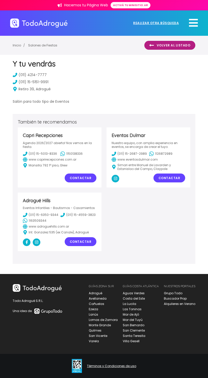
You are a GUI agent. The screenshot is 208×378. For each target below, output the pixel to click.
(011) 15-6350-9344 (43, 215)
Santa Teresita (134, 336)
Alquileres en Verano (179, 304)
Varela (94, 341)
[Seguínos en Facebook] (26, 242)
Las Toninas (132, 309)
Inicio (17, 45)
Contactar (81, 178)
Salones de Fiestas (42, 45)
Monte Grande (100, 325)
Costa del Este (134, 298)
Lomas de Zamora (103, 320)
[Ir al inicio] (38, 23)
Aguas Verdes (134, 293)
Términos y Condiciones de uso (111, 366)
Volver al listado (173, 45)
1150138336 (74, 153)
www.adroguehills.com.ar (49, 226)
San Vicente (98, 336)
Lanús (93, 314)
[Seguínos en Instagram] (115, 178)
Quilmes (95, 330)
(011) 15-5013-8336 (43, 153)
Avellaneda (98, 298)
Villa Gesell (131, 341)
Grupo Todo (173, 293)
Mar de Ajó (131, 314)
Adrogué (95, 293)
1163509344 (37, 220)
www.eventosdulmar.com (137, 159)
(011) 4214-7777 (33, 75)
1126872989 (163, 153)
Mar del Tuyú (133, 320)
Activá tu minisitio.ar (130, 5)
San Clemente (134, 330)
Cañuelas (96, 304)
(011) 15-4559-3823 (81, 215)
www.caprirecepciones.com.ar (52, 159)
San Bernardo (133, 325)
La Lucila (129, 304)
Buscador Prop (175, 298)
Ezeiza (93, 309)
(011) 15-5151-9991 (33, 82)
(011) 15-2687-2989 (132, 153)
